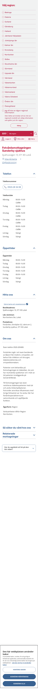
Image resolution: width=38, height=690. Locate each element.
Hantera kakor (19, 670)
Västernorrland (10, 87)
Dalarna (8, 17)
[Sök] (36, 133)
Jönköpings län (11, 40)
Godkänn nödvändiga (19, 677)
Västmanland (10, 92)
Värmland (8, 78)
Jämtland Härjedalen (13, 36)
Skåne (7, 59)
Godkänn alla (19, 684)
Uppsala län (9, 73)
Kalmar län (9, 45)
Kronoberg (9, 50)
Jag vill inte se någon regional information (16, 111)
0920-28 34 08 (14, 187)
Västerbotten (10, 83)
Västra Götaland (11, 97)
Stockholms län (11, 64)
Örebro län (9, 101)
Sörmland (8, 69)
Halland (8, 31)
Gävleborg (9, 26)
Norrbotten (9, 55)
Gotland (8, 22)
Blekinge (8, 12)
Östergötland (10, 106)
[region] (19, 666)
